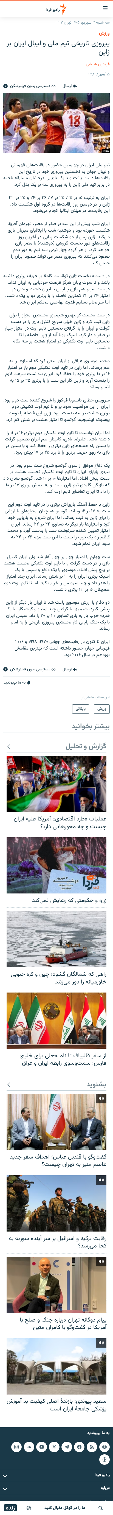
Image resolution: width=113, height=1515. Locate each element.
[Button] (70, 86)
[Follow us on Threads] (104, 1459)
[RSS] (92, 1447)
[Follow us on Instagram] (16, 1447)
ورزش (104, 33)
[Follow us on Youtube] (41, 1447)
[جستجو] (100, 1508)
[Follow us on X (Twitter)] (54, 1447)
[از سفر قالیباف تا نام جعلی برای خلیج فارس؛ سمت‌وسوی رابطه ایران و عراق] (56, 1021)
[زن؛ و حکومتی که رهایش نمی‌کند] (56, 865)
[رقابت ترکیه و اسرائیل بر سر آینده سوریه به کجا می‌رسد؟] (56, 1203)
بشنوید (96, 1085)
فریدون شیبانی (98, 64)
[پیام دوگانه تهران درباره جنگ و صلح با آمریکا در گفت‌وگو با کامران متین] (56, 1285)
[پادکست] (29, 1508)
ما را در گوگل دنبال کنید (64, 1508)
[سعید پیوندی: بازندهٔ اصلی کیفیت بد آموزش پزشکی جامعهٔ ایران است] (56, 1366)
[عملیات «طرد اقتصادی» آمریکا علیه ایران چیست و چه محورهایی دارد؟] (56, 784)
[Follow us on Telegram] (66, 1447)
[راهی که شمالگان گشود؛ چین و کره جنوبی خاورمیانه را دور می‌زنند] (56, 939)
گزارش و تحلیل (86, 747)
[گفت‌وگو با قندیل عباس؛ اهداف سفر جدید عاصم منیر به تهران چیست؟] (56, 1122)
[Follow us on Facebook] (79, 1447)
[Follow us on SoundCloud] (29, 1447)
